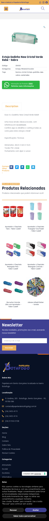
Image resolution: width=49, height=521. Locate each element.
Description (11, 106)
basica (18, 72)
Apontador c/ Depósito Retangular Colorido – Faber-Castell (36, 266)
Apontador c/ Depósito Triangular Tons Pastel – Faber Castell (36, 229)
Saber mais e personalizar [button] (24, 516)
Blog (4, 437)
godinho (36, 72)
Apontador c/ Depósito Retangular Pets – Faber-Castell (13, 266)
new (41, 72)
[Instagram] (43, 2)
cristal (24, 72)
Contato (5, 441)
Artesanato (6, 465)
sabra (18, 75)
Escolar (5, 469)
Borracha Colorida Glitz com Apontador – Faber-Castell (13, 304)
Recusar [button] (13, 510)
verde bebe (25, 75)
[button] (6, 9)
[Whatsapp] (40, 2)
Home (4, 433)
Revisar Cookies (8, 453)
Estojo (18, 69)
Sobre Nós (6, 445)
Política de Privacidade (11, 449)
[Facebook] (46, 2)
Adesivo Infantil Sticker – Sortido (36, 303)
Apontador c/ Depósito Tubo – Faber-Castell (13, 228)
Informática (6, 477)
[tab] (24, 106)
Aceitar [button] (36, 510)
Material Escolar (27, 69)
